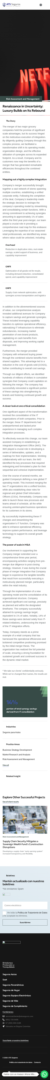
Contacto (37, 1062)
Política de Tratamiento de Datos (32, 913)
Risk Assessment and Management (22, 99)
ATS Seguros (13, 1058)
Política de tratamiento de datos (20, 1062)
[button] (41, 5)
